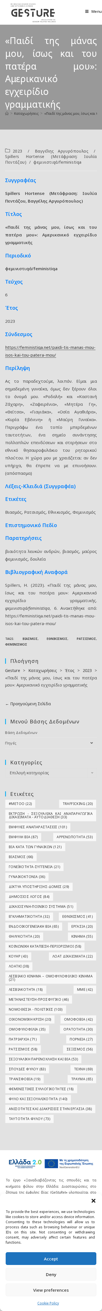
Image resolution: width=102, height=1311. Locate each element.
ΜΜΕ (85, 989)
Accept (51, 1259)
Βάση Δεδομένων (21, 732)
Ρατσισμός (86, 638)
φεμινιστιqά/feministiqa (57, 162)
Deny (51, 1274)
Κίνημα (82, 936)
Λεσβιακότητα (26, 989)
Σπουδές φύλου (27, 1069)
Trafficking (78, 803)
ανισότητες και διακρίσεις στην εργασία (50, 1108)
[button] (93, 1201)
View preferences (51, 1290)
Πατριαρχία (23, 1039)
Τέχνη (83, 1069)
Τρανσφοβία (24, 1079)
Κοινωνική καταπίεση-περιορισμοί (45, 946)
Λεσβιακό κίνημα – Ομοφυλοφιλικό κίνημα (51, 978)
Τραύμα (82, 1079)
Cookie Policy (48, 1303)
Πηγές (11, 743)
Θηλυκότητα (24, 936)
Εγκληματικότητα (29, 916)
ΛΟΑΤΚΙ (19, 966)
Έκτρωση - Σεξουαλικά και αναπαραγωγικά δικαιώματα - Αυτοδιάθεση (51, 815)
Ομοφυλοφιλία (27, 1029)
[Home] (6, 113)
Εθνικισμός (57, 638)
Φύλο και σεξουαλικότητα (38, 1098)
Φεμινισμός (16, 644)
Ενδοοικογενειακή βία (34, 926)
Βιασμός (30, 638)
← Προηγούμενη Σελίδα (28, 703)
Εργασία (82, 926)
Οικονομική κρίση (30, 1019)
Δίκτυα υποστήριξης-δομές (39, 886)
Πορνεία (81, 1039)
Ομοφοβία (78, 1019)
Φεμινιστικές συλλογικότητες (41, 1089)
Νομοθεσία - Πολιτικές (36, 1009)
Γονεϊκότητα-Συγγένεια (34, 866)
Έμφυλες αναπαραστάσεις (38, 827)
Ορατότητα (78, 1029)
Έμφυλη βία (23, 837)
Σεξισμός (80, 1049)
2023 (17, 151)
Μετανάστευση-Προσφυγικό (39, 999)
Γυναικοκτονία (27, 876)
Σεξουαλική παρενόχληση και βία (43, 1059)
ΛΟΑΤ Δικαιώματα (72, 956)
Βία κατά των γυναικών (35, 846)
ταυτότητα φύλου (29, 1118)
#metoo (20, 803)
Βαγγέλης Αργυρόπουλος (62, 151)
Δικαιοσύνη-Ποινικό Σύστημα (41, 906)
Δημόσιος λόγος (29, 896)
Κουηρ (18, 956)
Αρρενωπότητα (75, 837)
